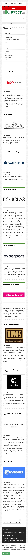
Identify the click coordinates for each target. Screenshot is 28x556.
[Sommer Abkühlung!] (14, 256)
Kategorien (13, 3)
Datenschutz (22, 532)
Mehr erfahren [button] (21, 549)
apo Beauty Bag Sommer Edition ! (13, 71)
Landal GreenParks (9, 55)
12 (10, 522)
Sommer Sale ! (7, 114)
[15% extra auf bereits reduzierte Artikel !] (14, 425)
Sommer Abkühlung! (9, 245)
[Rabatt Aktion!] (14, 472)
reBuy (6, 59)
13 (13, 522)
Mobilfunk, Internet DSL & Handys (12, 39)
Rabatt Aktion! (7, 461)
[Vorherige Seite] (7, 520)
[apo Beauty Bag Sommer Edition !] (14, 81)
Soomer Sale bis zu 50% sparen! (12, 152)
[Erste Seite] (4, 520)
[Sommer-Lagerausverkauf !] (14, 335)
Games (6, 42)
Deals (11, 23)
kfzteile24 (7, 51)
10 (4, 522)
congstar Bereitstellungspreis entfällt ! (12, 370)
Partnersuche (7, 43)
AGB (17, 532)
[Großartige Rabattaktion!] (14, 294)
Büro (6, 45)
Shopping (7, 36)
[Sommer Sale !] (14, 125)
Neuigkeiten (7, 6)
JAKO (6, 53)
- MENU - (14, 8)
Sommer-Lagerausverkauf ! (11, 324)
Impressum (12, 532)
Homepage (6, 532)
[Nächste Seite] (16, 522)
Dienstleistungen (8, 37)
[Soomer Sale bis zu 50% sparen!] (14, 162)
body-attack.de (8, 57)
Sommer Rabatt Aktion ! (10, 189)
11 (7, 522)
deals (20, 3)
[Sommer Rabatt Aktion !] (14, 200)
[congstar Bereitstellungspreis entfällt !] (14, 382)
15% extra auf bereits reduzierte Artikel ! (13, 414)
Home (6, 3)
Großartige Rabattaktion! (11, 284)
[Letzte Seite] (19, 522)
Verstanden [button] (6, 553)
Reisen (6, 40)
